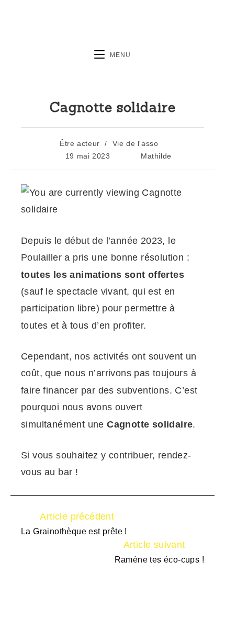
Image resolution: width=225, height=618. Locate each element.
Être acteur (80, 143)
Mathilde (156, 156)
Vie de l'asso (136, 143)
